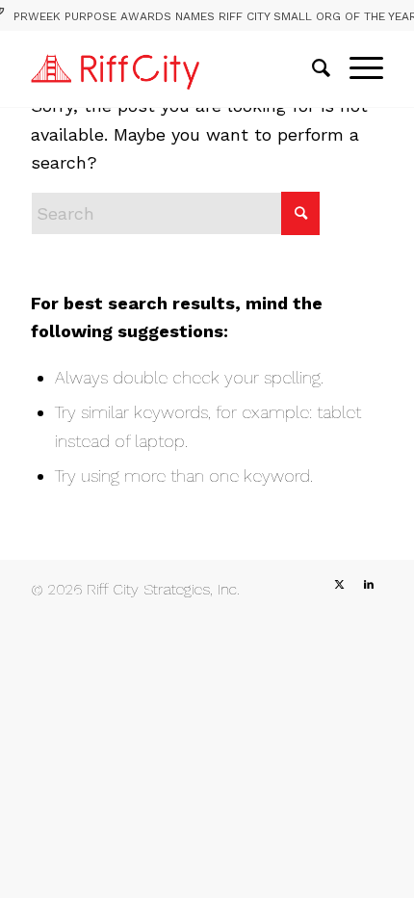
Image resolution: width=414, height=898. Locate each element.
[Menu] (356, 68)
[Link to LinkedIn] (368, 584)
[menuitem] (311, 68)
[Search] (311, 68)
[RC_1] (171, 68)
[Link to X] (339, 584)
